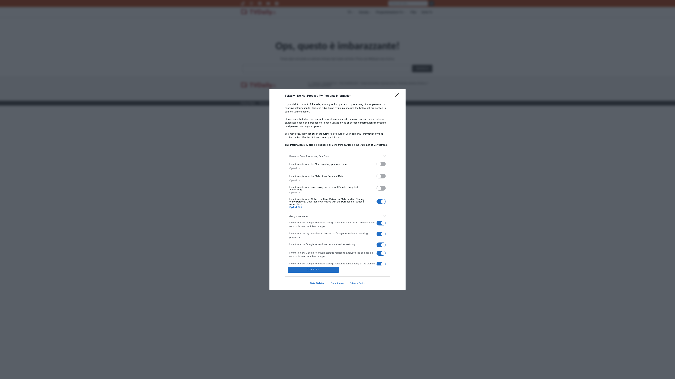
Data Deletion (317, 283)
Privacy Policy (357, 283)
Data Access (337, 283)
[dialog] (337, 189)
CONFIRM (313, 269)
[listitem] (337, 156)
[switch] (381, 164)
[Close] (398, 96)
